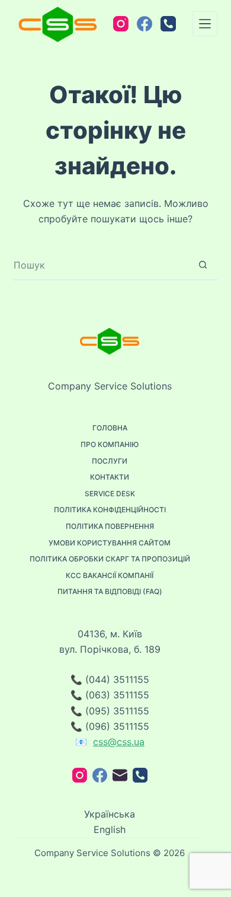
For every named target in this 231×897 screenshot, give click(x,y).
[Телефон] (168, 23)
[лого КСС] (57, 23)
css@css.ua (119, 742)
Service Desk (110, 493)
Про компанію (110, 444)
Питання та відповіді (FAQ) (109, 591)
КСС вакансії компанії (109, 575)
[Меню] (204, 23)
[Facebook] (144, 23)
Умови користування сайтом (110, 542)
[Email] (120, 775)
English (110, 829)
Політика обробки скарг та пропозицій (110, 558)
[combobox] (101, 265)
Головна (109, 427)
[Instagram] (121, 23)
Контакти (109, 477)
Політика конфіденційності (110, 509)
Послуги (109, 461)
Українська (109, 814)
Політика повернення (110, 526)
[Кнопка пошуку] (203, 265)
